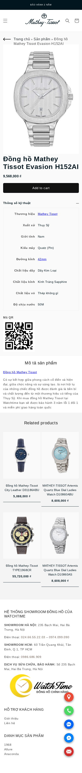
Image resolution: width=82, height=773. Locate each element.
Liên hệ (9, 723)
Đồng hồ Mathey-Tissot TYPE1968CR (22, 568)
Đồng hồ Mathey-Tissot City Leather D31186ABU (22, 488)
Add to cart (41, 188)
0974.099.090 (59, 637)
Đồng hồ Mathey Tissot (20, 372)
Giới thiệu (11, 718)
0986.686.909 (31, 657)
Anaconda (11, 754)
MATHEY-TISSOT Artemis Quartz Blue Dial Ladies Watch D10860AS (60, 570)
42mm (42, 259)
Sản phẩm (42, 39)
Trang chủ (22, 39)
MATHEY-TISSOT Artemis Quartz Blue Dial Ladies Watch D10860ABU (60, 490)
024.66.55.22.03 (33, 637)
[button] (5, 20)
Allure (8, 749)
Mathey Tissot (47, 214)
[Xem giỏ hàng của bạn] (76, 20)
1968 (8, 744)
